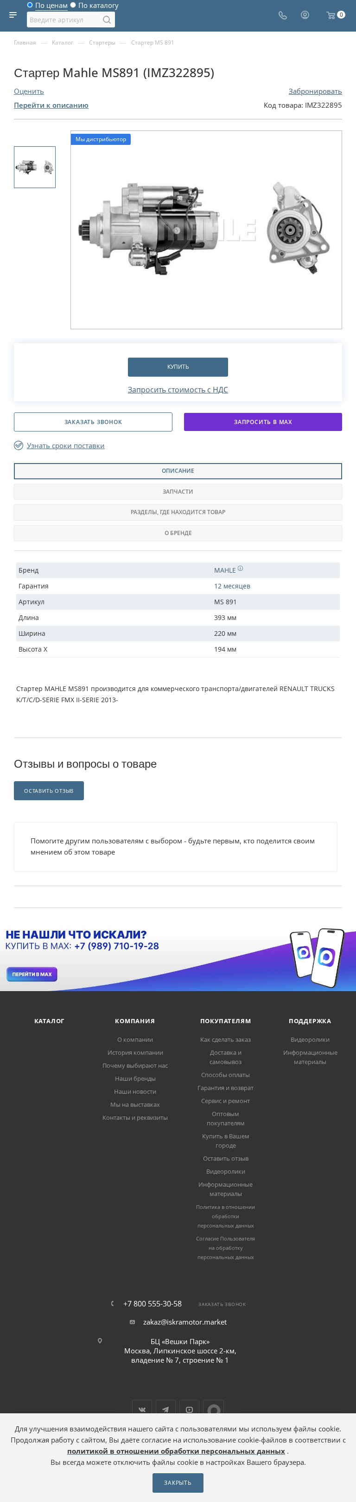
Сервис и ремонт (225, 1101)
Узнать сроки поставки (66, 446)
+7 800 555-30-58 (152, 1303)
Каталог (49, 1021)
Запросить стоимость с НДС (178, 390)
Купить (178, 367)
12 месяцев (232, 585)
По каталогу (98, 7)
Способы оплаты (225, 1075)
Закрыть (178, 1483)
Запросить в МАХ (263, 422)
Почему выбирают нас (135, 1065)
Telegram (166, 1410)
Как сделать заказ (225, 1039)
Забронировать (315, 91)
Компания (135, 1021)
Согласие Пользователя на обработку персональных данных (225, 1247)
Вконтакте (142, 1410)
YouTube (189, 1410)
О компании (135, 1039)
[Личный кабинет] (305, 15)
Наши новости (135, 1091)
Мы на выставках (135, 1104)
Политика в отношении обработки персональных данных (225, 1216)
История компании (135, 1052)
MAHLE (226, 570)
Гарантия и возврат (225, 1088)
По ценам (51, 7)
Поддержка (310, 1021)
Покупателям (225, 1021)
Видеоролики (225, 1171)
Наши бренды (135, 1078)
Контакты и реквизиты (135, 1117)
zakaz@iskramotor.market (185, 1321)
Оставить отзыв (225, 1158)
